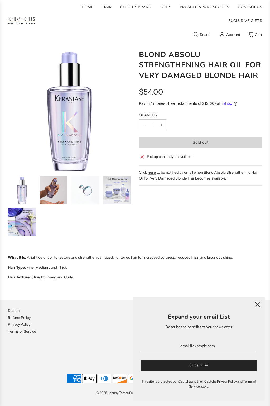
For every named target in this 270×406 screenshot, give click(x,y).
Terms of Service (22, 331)
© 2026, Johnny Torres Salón (116, 393)
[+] (161, 125)
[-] (144, 125)
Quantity (148, 115)
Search (14, 310)
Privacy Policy (19, 324)
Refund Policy (19, 317)
